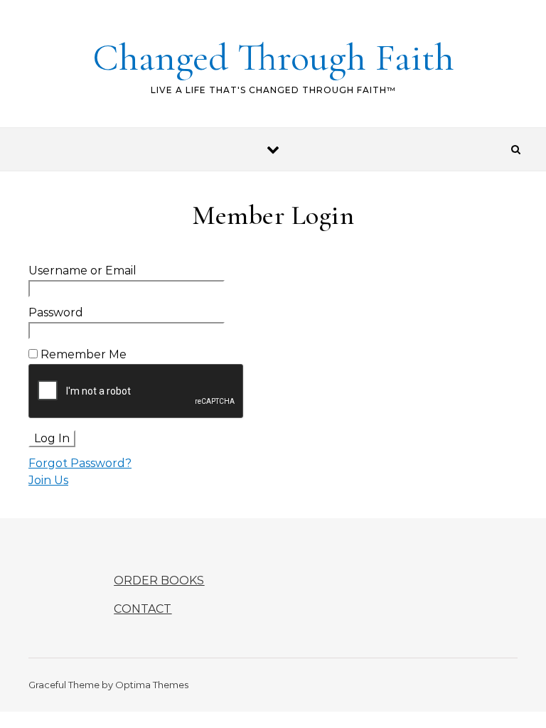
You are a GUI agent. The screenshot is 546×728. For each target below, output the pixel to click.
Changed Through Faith (273, 57)
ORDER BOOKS (159, 580)
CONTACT (142, 609)
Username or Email (82, 270)
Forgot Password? (80, 463)
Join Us (48, 480)
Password (55, 312)
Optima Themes (151, 684)
